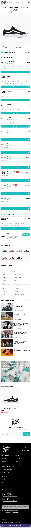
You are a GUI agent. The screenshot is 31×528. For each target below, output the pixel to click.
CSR (3, 485)
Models (4, 461)
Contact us (5, 479)
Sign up (26, 434)
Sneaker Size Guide (7, 469)
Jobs (16, 461)
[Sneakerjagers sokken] (15, 371)
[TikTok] (25, 450)
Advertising (18, 464)
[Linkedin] (28, 450)
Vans (15, 271)
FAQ (3, 482)
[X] (28, 447)
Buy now (21, 72)
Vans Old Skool (17, 274)
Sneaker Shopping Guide (8, 466)
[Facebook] (25, 447)
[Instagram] (22, 447)
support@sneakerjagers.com (11, 510)
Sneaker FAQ (5, 472)
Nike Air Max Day (6, 464)
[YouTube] (22, 450)
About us (17, 458)
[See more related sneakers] (26, 257)
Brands (4, 458)
